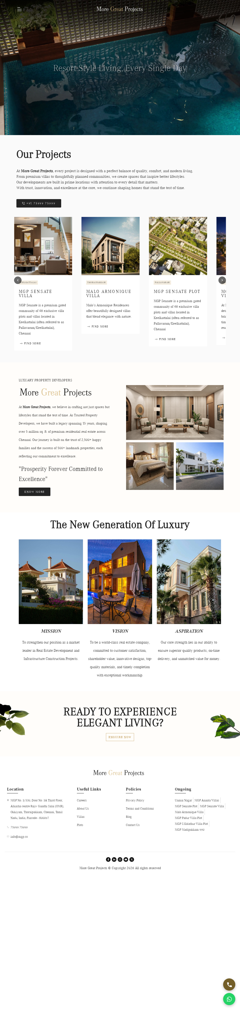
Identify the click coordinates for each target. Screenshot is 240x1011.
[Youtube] (126, 859)
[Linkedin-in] (114, 859)
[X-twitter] (131, 859)
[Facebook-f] (108, 859)
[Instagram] (120, 859)
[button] (18, 280)
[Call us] (229, 984)
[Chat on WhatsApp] (229, 999)
